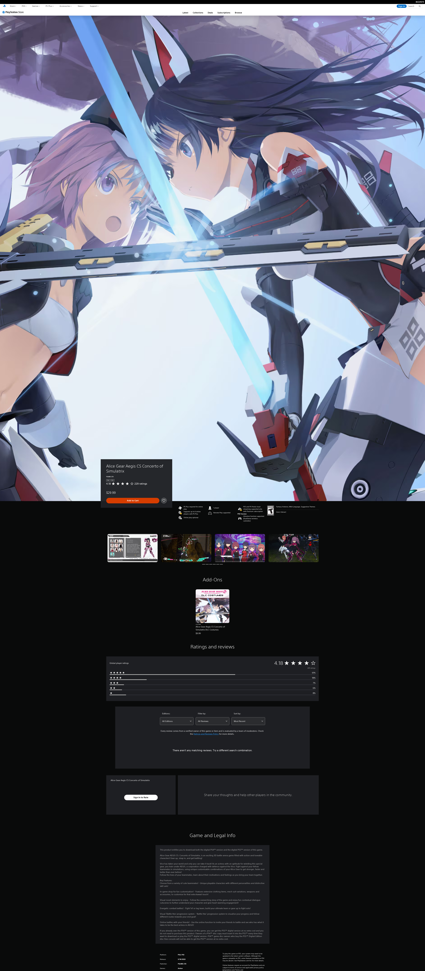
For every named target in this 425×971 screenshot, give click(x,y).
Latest (185, 12)
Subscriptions (223, 12)
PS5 (23, 6)
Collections (198, 12)
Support (93, 6)
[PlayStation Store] (14, 12)
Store (12, 6)
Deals (210, 12)
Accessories (64, 6)
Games (35, 6)
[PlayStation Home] (4, 6)
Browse (238, 12)
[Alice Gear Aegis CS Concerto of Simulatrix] (132, 548)
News (80, 6)
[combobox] (176, 721)
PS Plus (48, 6)
